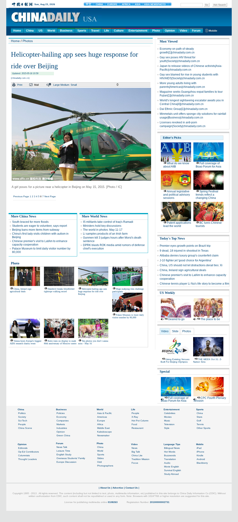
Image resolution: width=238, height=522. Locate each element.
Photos (28, 41)
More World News (94, 216)
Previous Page (21, 196)
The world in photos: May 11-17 (102, 229)
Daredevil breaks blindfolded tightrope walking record (59, 290)
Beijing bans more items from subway (35, 229)
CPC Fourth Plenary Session (209, 399)
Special (165, 371)
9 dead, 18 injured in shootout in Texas (184, 250)
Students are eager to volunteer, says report (39, 225)
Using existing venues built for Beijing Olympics (175, 360)
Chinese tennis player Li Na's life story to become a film (194, 283)
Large (56, 84)
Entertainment (138, 30)
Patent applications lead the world (177, 224)
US (41, 30)
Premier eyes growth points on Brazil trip (185, 245)
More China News (23, 216)
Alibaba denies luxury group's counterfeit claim (189, 255)
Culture (119, 30)
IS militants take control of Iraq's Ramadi (108, 221)
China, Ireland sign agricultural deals (20, 290)
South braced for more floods (30, 221)
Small (74, 84)
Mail (36, 84)
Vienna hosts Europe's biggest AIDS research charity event (25, 342)
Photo (156, 30)
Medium (64, 84)
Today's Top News (172, 238)
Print (19, 84)
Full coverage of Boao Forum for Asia (208, 165)
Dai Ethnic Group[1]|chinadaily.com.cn (184, 109)
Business (66, 30)
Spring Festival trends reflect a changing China (207, 195)
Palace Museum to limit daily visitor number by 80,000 (128, 316)
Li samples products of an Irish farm (105, 233)
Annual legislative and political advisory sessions (176, 195)
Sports (81, 30)
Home (17, 30)
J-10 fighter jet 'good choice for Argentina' (186, 260)
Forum (196, 30)
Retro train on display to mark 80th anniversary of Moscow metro (60, 342)
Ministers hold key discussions (102, 225)
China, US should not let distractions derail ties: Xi (191, 265)
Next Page (50, 196)
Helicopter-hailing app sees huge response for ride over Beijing (92, 291)
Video (183, 30)
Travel (95, 30)
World (51, 30)
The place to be (210, 319)
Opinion (170, 30)
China (30, 30)
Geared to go (176, 319)
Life (106, 30)
